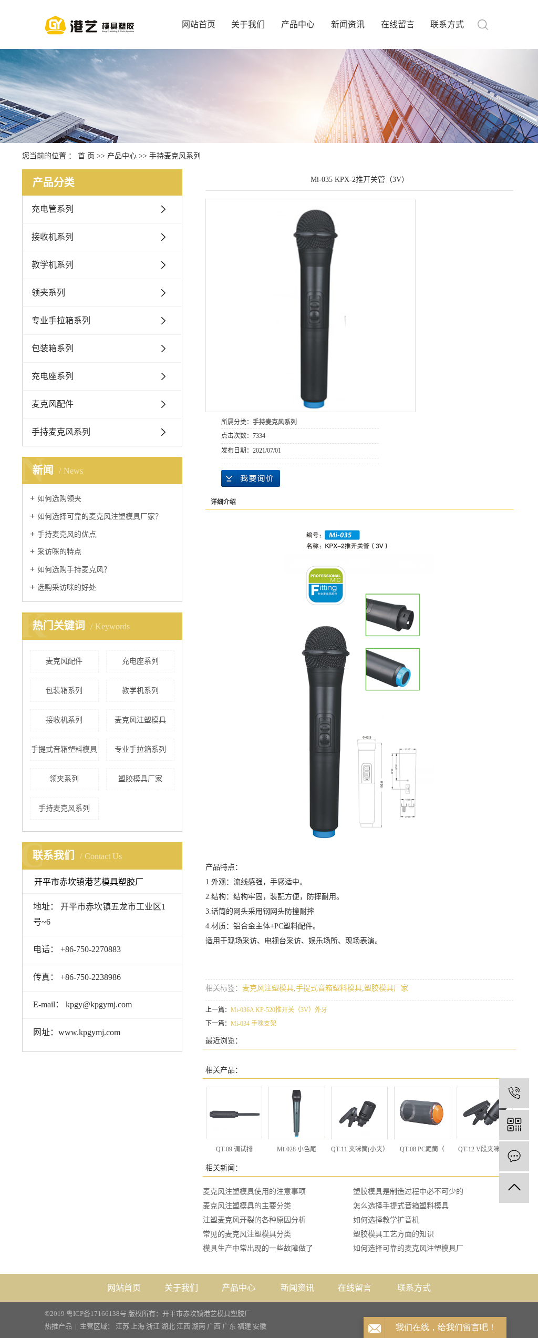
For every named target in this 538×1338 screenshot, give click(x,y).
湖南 (198, 1326)
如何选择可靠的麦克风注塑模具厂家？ (99, 516)
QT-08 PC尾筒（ (422, 1149)
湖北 (168, 1326)
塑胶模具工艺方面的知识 (393, 1234)
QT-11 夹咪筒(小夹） (360, 1149)
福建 (244, 1326)
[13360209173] (514, 1093)
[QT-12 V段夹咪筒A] (485, 1113)
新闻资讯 (348, 24)
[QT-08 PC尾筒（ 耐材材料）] (422, 1113)
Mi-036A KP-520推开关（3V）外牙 (279, 1010)
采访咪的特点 (59, 552)
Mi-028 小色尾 (296, 1149)
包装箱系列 (53, 348)
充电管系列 (53, 209)
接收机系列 (53, 236)
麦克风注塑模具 (140, 720)
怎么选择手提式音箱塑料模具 (401, 1206)
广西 (214, 1326)
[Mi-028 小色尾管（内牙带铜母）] (296, 1113)
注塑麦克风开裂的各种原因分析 (254, 1220)
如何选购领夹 (59, 499)
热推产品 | (62, 1326)
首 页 (86, 156)
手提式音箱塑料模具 (64, 749)
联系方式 (447, 24)
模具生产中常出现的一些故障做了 (258, 1248)
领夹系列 (48, 292)
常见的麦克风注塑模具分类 (247, 1234)
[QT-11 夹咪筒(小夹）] (359, 1113)
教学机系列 (53, 264)
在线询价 (250, 478)
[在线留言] (514, 1156)
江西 (183, 1326)
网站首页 (198, 24)
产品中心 (298, 24)
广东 (229, 1326)
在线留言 (398, 24)
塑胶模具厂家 (140, 779)
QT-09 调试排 (234, 1149)
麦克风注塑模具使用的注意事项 (254, 1192)
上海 (137, 1326)
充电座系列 (53, 376)
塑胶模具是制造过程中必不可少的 (408, 1192)
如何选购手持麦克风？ (74, 570)
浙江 (153, 1326)
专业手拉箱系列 (61, 320)
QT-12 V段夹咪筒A (484, 1149)
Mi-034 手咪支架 (253, 1023)
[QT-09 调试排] (234, 1113)
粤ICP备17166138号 (96, 1313)
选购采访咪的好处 (66, 587)
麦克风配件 (53, 404)
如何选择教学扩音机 (386, 1220)
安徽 (259, 1326)
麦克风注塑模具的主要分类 (247, 1206)
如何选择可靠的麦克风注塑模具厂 (408, 1248)
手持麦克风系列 (175, 156)
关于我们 (248, 24)
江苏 (122, 1326)
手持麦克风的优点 (66, 534)
